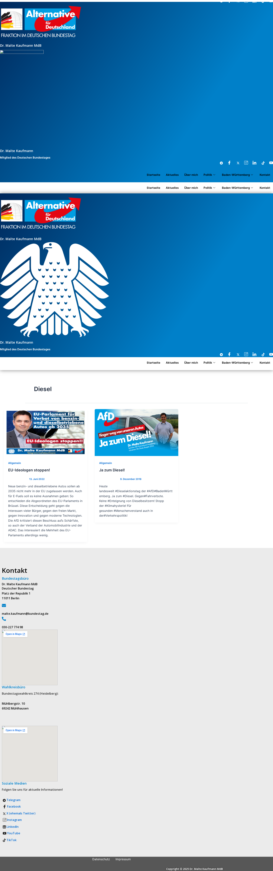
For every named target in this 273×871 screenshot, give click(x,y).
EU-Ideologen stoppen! (29, 470)
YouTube (13, 833)
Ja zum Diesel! (112, 470)
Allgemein (14, 463)
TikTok (11, 840)
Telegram (13, 800)
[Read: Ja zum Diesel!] (136, 432)
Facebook (13, 806)
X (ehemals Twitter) (20, 813)
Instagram (14, 820)
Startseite (153, 175)
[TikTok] (261, 163)
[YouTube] (269, 163)
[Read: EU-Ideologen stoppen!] (45, 432)
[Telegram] (219, 163)
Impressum (123, 859)
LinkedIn (12, 827)
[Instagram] (244, 163)
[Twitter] (236, 163)
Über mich (191, 175)
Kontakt (265, 175)
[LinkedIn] (252, 163)
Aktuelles (172, 175)
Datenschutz (101, 859)
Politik (208, 175)
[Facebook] (227, 163)
